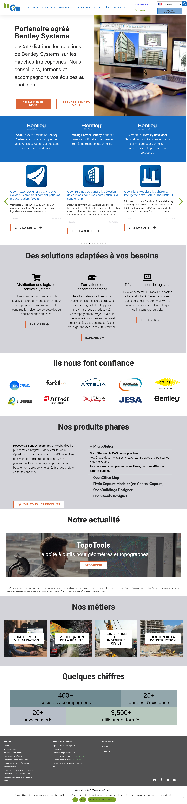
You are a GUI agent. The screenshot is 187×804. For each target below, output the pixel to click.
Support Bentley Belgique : (68, 756)
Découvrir (93, 565)
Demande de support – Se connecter (18, 777)
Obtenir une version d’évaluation (16, 763)
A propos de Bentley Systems (64, 746)
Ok (75, 799)
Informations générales (13, 756)
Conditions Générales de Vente (16, 760)
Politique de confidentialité (14, 753)
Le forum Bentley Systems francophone (19, 770)
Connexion (140, 4)
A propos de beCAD (11, 749)
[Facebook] (161, 780)
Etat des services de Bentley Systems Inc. (67, 765)
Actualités (57, 749)
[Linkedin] (154, 780)
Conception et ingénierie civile (116, 638)
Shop (142, 10)
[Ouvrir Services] (69, 7)
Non (83, 799)
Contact (7, 746)
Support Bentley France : (68, 760)
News (6, 781)
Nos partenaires (10, 767)
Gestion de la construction (163, 638)
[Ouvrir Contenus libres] (90, 7)
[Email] (175, 780)
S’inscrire (106, 752)
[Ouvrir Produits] (37, 7)
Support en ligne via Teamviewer (17, 774)
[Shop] (137, 10)
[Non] (183, 797)
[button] (184, 3)
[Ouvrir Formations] (54, 7)
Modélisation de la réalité (71, 638)
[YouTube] (168, 780)
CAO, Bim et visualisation (26, 638)
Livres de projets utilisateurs (64, 753)
